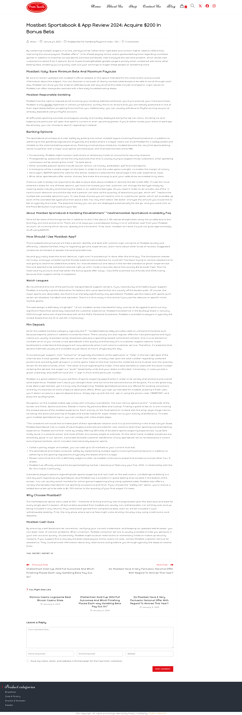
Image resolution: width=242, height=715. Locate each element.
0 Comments (132, 42)
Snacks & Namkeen (15, 701)
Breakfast (10, 692)
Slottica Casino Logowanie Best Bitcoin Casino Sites (50, 598)
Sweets (9, 705)
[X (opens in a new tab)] (200, 6)
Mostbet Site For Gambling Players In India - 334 (93, 42)
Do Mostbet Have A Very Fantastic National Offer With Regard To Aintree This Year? (149, 600)
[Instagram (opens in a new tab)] (214, 6)
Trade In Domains (157, 713)
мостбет (48, 105)
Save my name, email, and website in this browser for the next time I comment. (76, 661)
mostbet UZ (47, 553)
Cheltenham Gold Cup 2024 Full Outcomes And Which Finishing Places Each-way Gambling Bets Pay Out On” (100, 602)
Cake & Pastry (12, 696)
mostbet (36, 553)
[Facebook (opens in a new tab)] (207, 6)
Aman (33, 42)
